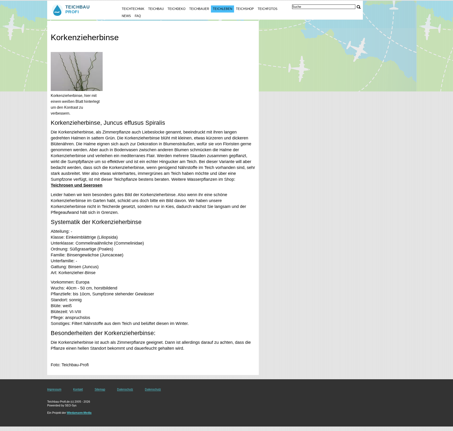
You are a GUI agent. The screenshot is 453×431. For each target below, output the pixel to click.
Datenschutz (125, 389)
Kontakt (78, 389)
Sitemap (100, 389)
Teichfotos (267, 9)
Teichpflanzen (84, 25)
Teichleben (222, 9)
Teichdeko (176, 9)
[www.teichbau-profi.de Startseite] (79, 10)
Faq (138, 16)
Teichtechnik (133, 9)
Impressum (54, 389)
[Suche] (359, 7)
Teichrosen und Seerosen (76, 185)
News (126, 16)
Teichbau (156, 9)
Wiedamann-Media (79, 412)
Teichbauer (199, 9)
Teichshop (245, 9)
